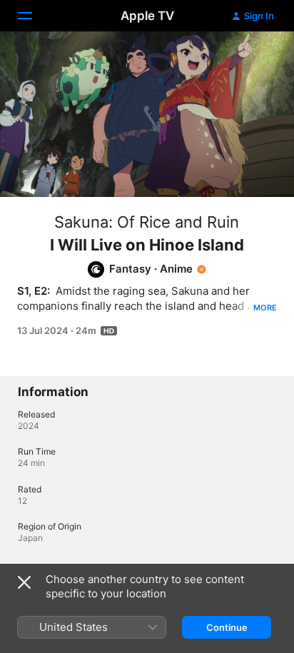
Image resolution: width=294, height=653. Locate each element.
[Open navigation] (33, 15)
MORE (265, 308)
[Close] (24, 582)
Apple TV (147, 16)
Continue (227, 627)
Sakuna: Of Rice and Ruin (146, 222)
